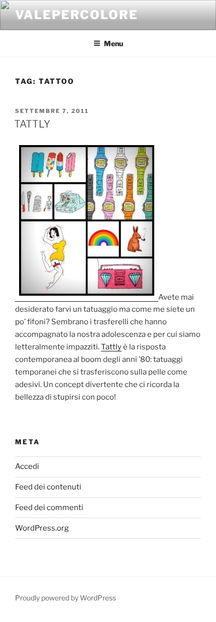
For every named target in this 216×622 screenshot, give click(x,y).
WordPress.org (42, 528)
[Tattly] (86, 297)
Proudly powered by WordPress (65, 597)
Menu (113, 43)
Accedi (27, 466)
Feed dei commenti (49, 507)
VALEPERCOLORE (76, 15)
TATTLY (32, 124)
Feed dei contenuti (48, 486)
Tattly (111, 346)
